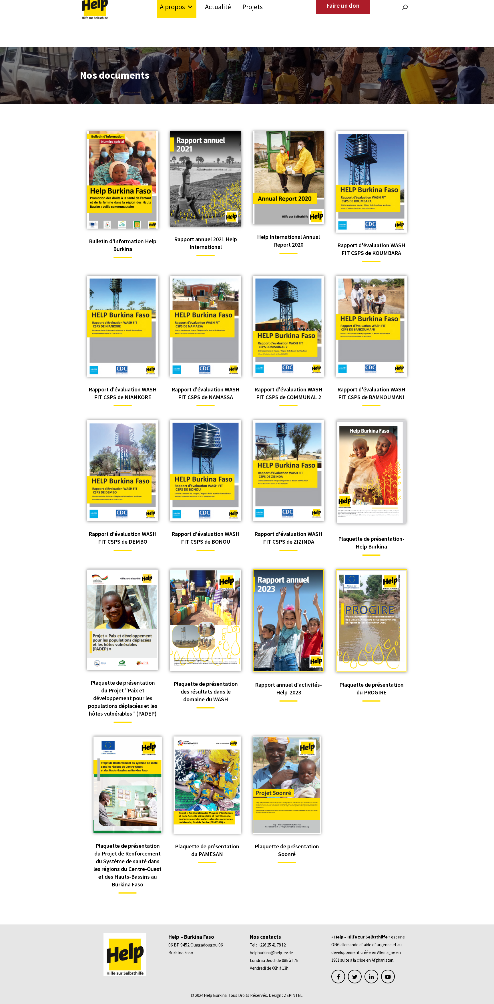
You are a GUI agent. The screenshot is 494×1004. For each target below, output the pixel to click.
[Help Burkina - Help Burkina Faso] (95, 4)
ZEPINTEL (293, 995)
